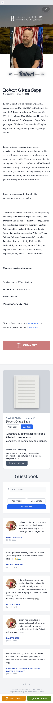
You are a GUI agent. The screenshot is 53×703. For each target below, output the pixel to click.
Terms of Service (33, 692)
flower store (32, 327)
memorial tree (34, 323)
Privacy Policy (19, 692)
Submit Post (26, 507)
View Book (12, 427)
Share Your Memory (16, 463)
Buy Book (27, 427)
